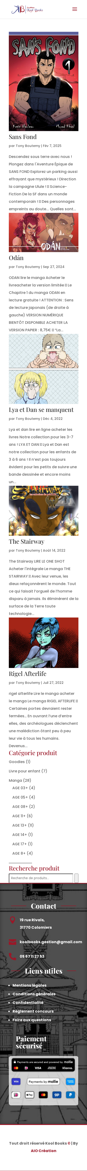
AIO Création (43, 1150)
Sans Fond (23, 136)
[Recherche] (76, 878)
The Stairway (26, 541)
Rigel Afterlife (27, 673)
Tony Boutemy (28, 145)
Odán (16, 257)
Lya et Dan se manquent (41, 409)
